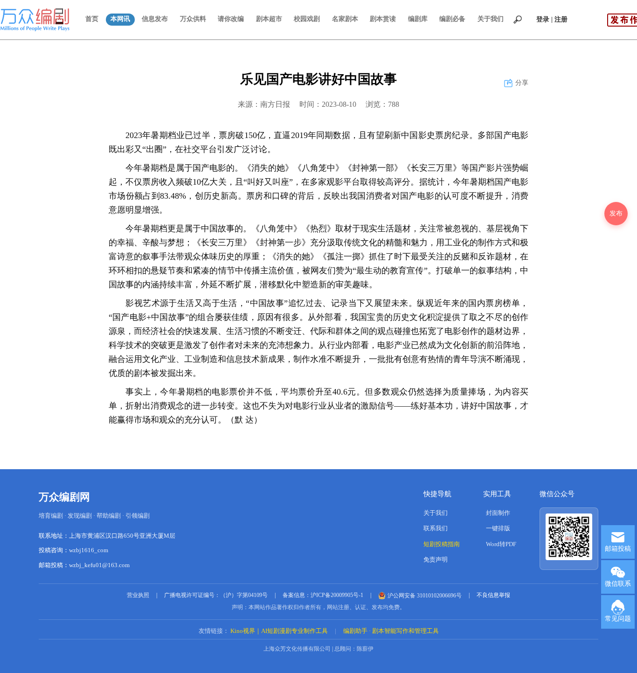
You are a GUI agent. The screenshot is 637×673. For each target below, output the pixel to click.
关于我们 (491, 18)
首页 (91, 18)
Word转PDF (501, 544)
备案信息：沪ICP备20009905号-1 (323, 595)
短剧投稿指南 (441, 544)
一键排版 (498, 528)
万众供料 (193, 18)
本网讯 (120, 18)
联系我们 (435, 528)
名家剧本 (345, 18)
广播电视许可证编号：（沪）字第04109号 (216, 595)
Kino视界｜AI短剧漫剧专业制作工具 (279, 630)
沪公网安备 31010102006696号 (425, 595)
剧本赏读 (383, 18)
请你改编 (231, 18)
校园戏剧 (307, 18)
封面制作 (498, 512)
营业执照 (138, 595)
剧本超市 (269, 18)
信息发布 (155, 18)
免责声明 (435, 559)
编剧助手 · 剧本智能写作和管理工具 (391, 630)
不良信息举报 (493, 595)
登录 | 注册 (552, 19)
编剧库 (418, 18)
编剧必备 (452, 18)
